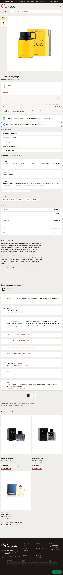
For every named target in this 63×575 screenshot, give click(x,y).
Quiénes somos (39, 546)
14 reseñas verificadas (14, 79)
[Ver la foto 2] (3, 23)
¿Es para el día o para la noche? (11, 146)
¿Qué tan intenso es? (8, 150)
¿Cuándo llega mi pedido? (10, 142)
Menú (4, 11)
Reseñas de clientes (41, 548)
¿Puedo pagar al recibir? (9, 137)
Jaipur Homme (6, 514)
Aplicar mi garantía (27, 553)
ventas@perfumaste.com (55, 549)
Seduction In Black (7, 458)
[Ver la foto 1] (3, 18)
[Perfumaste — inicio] (8, 6)
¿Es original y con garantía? (10, 133)
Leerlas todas (58, 157)
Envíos (24, 546)
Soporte (25, 555)
